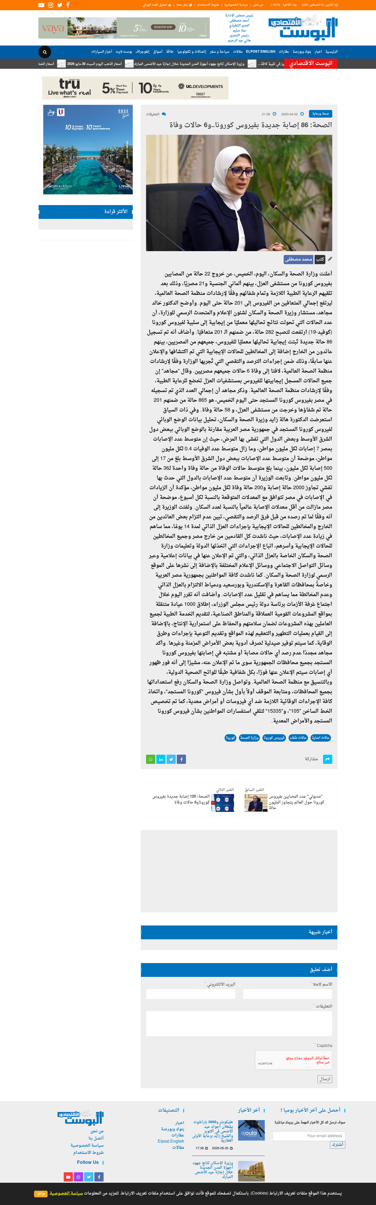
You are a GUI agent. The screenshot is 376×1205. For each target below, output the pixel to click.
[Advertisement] (360, 166)
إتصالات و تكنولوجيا (191, 52)
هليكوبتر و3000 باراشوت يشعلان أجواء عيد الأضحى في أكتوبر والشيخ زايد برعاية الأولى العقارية (212, 1131)
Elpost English (260, 52)
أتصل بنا (96, 1138)
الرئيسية (331, 52)
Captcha (323, 1046)
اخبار (318, 52)
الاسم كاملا (321, 984)
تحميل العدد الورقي (155, 5)
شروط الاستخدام (208, 5)
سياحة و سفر (219, 52)
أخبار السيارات (101, 52)
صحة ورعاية (320, 114)
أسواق (157, 52)
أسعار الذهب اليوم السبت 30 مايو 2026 (124, 64)
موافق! (41, 1194)
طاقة (170, 52)
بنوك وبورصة (302, 52)
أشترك (337, 1145)
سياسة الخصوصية (236, 5)
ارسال (324, 1079)
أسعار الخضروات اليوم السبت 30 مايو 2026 (53, 64)
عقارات (284, 52)
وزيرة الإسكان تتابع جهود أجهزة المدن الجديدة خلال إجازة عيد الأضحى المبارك (219, 64)
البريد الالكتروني (220, 984)
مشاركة (311, 759)
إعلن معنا (182, 5)
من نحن (258, 5)
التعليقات (152, 114)
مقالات (237, 52)
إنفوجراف (143, 52)
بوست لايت (124, 52)
